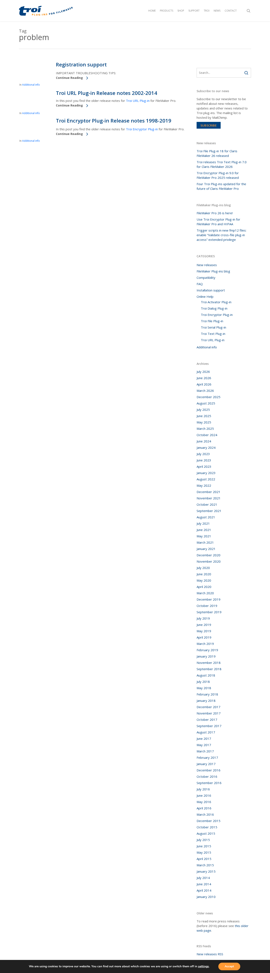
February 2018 (207, 694)
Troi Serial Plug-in (213, 327)
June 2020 (204, 574)
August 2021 (206, 517)
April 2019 (204, 637)
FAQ (200, 284)
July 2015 (203, 840)
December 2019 (208, 599)
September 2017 (209, 726)
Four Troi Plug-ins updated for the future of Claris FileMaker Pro (221, 186)
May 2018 (204, 688)
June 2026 (204, 378)
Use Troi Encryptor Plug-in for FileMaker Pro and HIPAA (218, 221)
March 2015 (205, 865)
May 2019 (204, 631)
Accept (229, 966)
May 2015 (204, 852)
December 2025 (208, 397)
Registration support (81, 64)
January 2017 (206, 764)
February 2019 (207, 650)
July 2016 (203, 789)
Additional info (31, 84)
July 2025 (203, 409)
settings (203, 966)
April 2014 (204, 890)
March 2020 (205, 593)
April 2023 (204, 466)
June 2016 (204, 795)
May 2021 (204, 536)
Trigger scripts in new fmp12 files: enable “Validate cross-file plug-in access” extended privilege (221, 235)
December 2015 (208, 821)
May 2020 (204, 580)
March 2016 (205, 814)
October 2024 (207, 435)
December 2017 (208, 707)
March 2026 (205, 390)
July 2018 (203, 681)
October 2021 (207, 504)
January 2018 (206, 700)
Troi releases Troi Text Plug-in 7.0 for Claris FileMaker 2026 (222, 164)
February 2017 (207, 757)
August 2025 (206, 403)
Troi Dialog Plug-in (214, 308)
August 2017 (206, 732)
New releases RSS (210, 954)
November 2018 (209, 662)
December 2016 (208, 770)
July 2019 (203, 618)
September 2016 (209, 783)
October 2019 (207, 606)
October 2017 (207, 719)
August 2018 (206, 675)
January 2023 (206, 473)
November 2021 (209, 498)
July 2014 (203, 878)
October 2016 (207, 776)
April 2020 (204, 587)
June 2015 (204, 846)
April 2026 (204, 384)
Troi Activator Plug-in (216, 302)
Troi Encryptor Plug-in (142, 129)
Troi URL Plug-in (138, 100)
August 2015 (206, 833)
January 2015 (206, 871)
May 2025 (204, 422)
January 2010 (206, 897)
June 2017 (204, 738)
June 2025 (204, 416)
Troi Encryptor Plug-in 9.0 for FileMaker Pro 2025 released (218, 175)
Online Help (205, 296)
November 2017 (209, 713)
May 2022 (204, 485)
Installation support (211, 290)
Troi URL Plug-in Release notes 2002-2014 (106, 92)
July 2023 (203, 454)
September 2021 (209, 511)
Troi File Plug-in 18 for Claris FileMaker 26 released (217, 153)
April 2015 (204, 859)
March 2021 (205, 542)
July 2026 (203, 371)
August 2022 (206, 479)
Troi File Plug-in (212, 321)
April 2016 (204, 808)
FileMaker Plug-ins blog (213, 271)
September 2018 (209, 669)
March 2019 (205, 643)
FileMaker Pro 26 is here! (215, 213)
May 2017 (204, 745)
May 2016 (204, 802)
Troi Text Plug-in (213, 334)
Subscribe (208, 125)
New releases (207, 265)
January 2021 (206, 549)
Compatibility (206, 277)
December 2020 (208, 555)
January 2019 (206, 656)
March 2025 (205, 428)
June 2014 (204, 884)
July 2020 (203, 568)
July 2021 (203, 523)
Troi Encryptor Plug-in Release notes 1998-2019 (113, 120)
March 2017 (205, 751)
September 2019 (209, 612)
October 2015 (207, 827)
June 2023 (204, 460)
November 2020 (209, 561)
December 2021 (208, 492)
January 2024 (206, 447)
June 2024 (204, 441)
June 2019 (204, 625)
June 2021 (204, 530)
